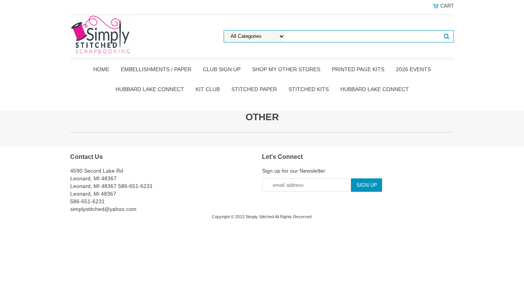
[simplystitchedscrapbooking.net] (101, 36)
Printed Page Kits (358, 69)
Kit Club (208, 89)
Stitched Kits (308, 89)
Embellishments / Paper (156, 69)
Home (101, 69)
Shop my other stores (286, 69)
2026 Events (413, 69)
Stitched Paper (254, 89)
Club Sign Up (222, 69)
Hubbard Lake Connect (149, 89)
